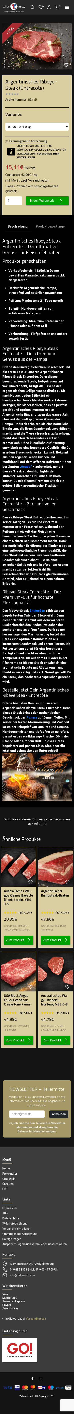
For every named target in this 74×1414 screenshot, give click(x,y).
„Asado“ (26, 467)
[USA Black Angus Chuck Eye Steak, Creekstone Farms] (18, 971)
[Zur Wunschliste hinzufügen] (67, 65)
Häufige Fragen (11, 1239)
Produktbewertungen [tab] (51, 226)
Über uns (8, 1183)
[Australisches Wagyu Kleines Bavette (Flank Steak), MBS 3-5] (18, 867)
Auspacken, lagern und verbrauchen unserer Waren (34, 1244)
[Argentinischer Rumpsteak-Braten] (55, 867)
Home (6, 1168)
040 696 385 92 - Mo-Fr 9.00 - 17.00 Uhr (34, 1269)
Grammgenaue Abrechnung (19, 1233)
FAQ (4, 1189)
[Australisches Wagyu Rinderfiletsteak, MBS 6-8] (55, 971)
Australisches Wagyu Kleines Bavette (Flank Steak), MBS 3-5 (18, 897)
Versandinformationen (16, 1228)
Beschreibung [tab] (18, 226)
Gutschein (8, 1178)
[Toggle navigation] (67, 7)
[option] (37, 46)
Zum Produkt (15, 940)
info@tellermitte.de (22, 1275)
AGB (5, 1213)
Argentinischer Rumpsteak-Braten (55, 893)
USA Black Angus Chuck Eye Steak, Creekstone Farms (17, 999)
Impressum (9, 1208)
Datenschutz (10, 1218)
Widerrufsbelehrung (14, 1223)
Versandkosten (36, 1318)
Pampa (31, 717)
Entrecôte (37, 611)
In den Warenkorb (42, 200)
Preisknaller (9, 1173)
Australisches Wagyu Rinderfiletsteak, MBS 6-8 (54, 999)
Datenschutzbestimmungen (37, 1131)
